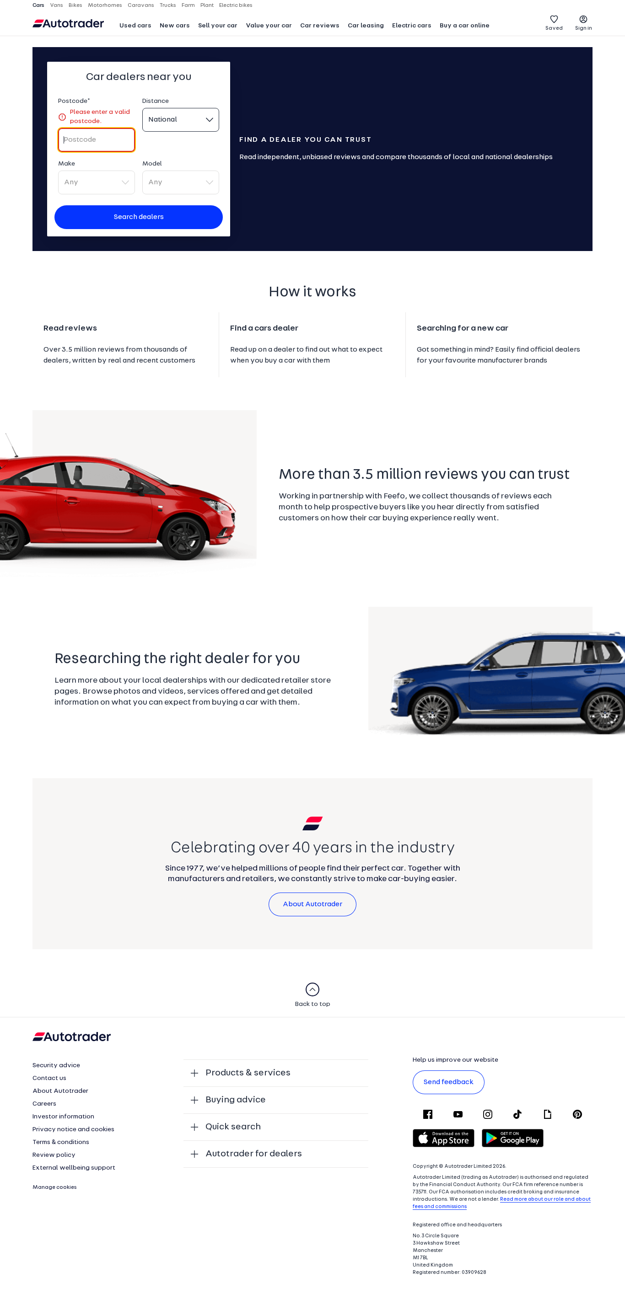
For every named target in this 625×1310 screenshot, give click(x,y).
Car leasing (366, 25)
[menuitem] (135, 26)
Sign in (583, 28)
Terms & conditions (60, 1142)
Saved (554, 28)
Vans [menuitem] (56, 5)
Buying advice (235, 1100)
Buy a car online (465, 25)
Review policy (53, 1155)
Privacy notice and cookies (73, 1129)
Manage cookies (54, 1187)
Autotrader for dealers (253, 1154)
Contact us (49, 1078)
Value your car (269, 25)
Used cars (135, 25)
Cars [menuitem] (38, 5)
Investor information (63, 1116)
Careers (44, 1104)
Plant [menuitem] (207, 5)
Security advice (56, 1065)
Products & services (248, 1073)
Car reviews (319, 25)
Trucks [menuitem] (168, 5)
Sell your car (217, 25)
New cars (175, 25)
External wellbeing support (73, 1168)
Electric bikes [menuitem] (236, 5)
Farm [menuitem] (188, 5)
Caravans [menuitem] (141, 5)
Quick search (233, 1127)
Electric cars (411, 25)
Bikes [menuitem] (75, 5)
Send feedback (449, 1082)
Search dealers (139, 217)
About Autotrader (312, 904)
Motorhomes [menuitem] (105, 5)
